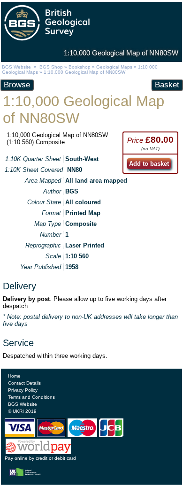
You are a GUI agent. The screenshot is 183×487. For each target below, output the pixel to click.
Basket (167, 84)
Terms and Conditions (31, 397)
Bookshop (80, 67)
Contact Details (24, 383)
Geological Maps (114, 67)
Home (14, 376)
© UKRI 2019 (22, 411)
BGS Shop (51, 67)
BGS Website (16, 67)
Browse (17, 84)
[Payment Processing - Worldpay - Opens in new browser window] (38, 452)
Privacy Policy (23, 390)
